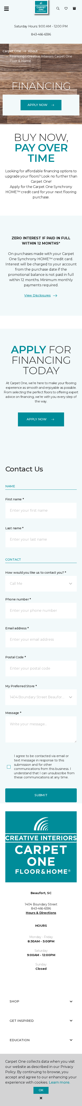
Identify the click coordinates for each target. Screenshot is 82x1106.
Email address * (17, 628)
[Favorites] (66, 8)
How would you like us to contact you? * (35, 572)
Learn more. (59, 1082)
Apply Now (37, 105)
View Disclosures (37, 295)
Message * (13, 712)
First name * (14, 499)
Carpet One (12, 51)
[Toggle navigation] (6, 9)
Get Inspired (22, 1021)
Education (20, 1040)
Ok (41, 1090)
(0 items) (74, 8)
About (33, 51)
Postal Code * (15, 657)
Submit (41, 795)
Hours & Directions (41, 913)
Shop (14, 1001)
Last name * (14, 528)
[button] (58, 8)
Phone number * (18, 599)
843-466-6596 (41, 34)
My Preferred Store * (21, 686)
